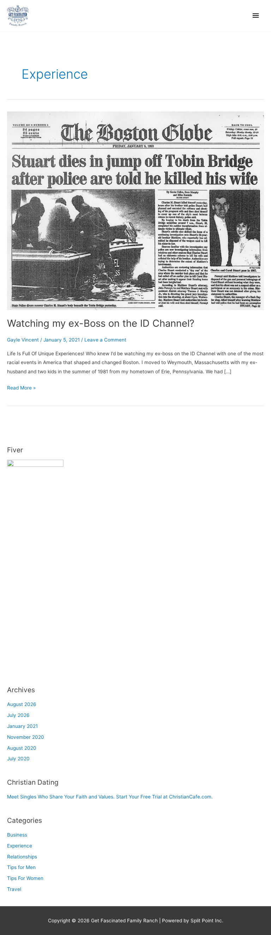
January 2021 (22, 726)
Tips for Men (21, 867)
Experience (19, 846)
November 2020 (25, 737)
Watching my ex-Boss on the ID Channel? (100, 323)
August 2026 (21, 704)
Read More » (21, 387)
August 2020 (21, 748)
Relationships (22, 856)
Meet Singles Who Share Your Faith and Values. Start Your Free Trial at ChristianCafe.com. (110, 797)
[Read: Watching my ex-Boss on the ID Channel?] (135, 210)
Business (17, 835)
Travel (14, 889)
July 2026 (18, 715)
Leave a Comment (105, 340)
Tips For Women (25, 878)
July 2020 (18, 758)
